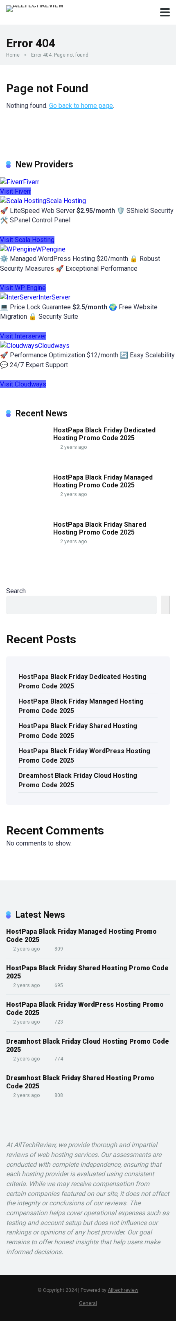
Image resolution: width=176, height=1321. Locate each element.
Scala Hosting (66, 201)
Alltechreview (123, 1290)
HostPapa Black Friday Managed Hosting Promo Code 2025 (103, 481)
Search (16, 591)
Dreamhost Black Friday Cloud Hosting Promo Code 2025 (77, 780)
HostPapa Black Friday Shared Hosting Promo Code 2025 (99, 528)
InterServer (54, 297)
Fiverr (31, 182)
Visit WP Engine (23, 288)
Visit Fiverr (15, 191)
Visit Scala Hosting (27, 240)
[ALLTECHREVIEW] (35, 7)
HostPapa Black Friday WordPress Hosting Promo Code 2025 (84, 755)
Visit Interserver (23, 336)
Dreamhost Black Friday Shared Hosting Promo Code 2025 (80, 1082)
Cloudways (54, 346)
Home (13, 55)
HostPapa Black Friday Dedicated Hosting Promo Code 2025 (104, 434)
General (88, 1303)
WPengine (50, 249)
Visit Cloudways (23, 384)
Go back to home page (81, 106)
